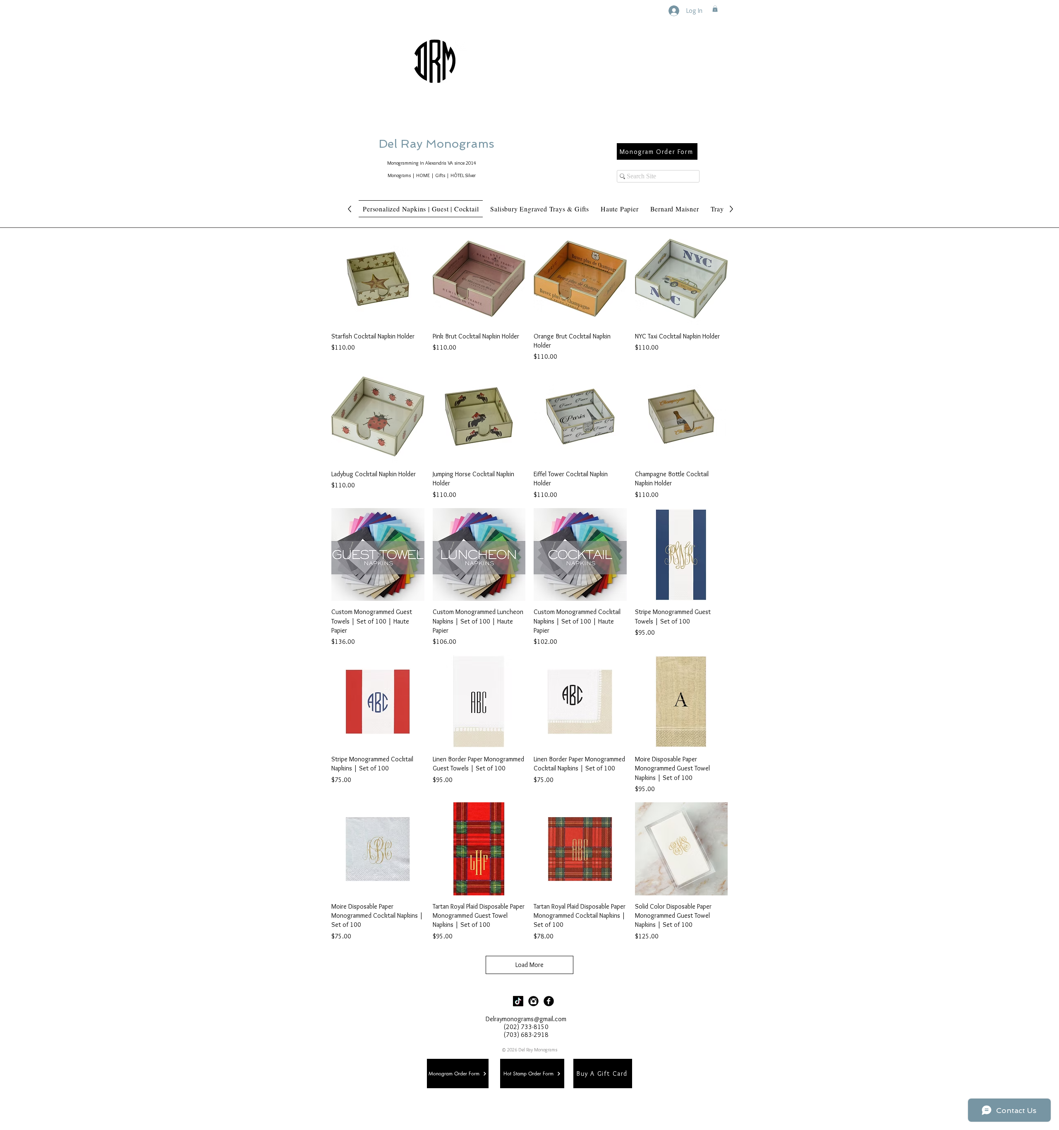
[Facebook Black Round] (549, 1001)
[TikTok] (518, 1001)
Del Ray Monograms (463, 144)
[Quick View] (377, 278)
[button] (715, 8)
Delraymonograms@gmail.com (526, 1019)
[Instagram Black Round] (533, 1001)
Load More (529, 965)
